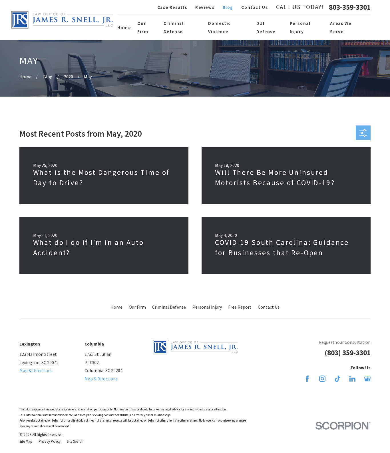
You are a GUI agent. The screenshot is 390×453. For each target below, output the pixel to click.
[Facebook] (307, 379)
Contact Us (254, 7)
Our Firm (137, 307)
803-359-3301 (350, 7)
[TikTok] (337, 379)
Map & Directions (36, 370)
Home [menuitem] (124, 27)
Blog (228, 7)
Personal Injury (207, 307)
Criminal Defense (169, 307)
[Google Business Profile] (367, 379)
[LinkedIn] (352, 379)
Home (116, 307)
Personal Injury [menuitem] (300, 27)
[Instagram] (322, 379)
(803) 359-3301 (348, 352)
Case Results (172, 7)
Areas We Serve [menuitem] (340, 27)
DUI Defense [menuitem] (266, 27)
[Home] (61, 20)
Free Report (240, 307)
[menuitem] (25, 441)
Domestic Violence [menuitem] (219, 27)
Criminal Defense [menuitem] (174, 27)
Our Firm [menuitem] (142, 27)
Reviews (204, 7)
